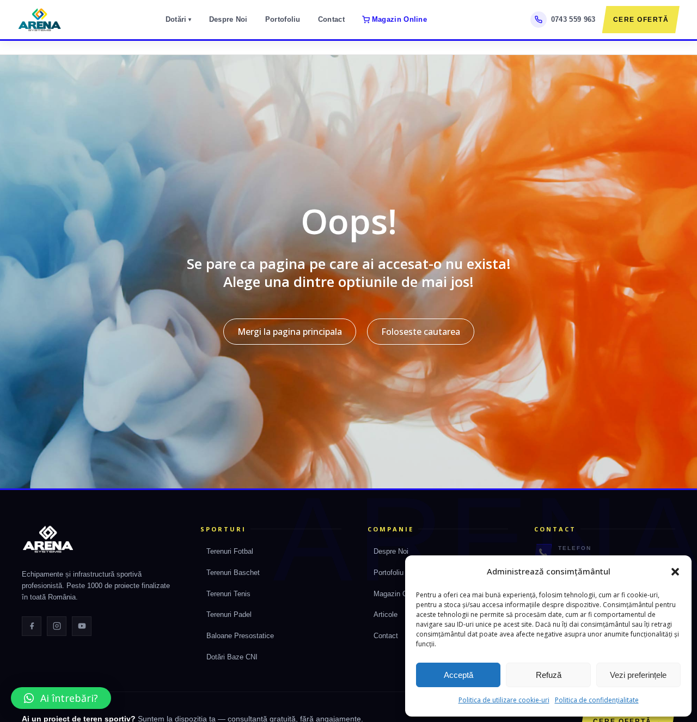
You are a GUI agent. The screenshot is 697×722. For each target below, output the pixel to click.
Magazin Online (399, 19)
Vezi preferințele (638, 675)
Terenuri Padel (229, 614)
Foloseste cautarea (420, 332)
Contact (331, 19)
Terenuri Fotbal (229, 551)
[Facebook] (31, 626)
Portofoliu (283, 19)
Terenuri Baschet (233, 572)
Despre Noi (228, 19)
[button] (675, 571)
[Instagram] (56, 626)
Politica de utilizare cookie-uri (503, 700)
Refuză (548, 675)
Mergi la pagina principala (289, 332)
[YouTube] (81, 626)
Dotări (179, 19)
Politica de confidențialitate (597, 700)
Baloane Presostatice (240, 636)
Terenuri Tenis (228, 594)
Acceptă (458, 675)
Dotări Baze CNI (232, 657)
